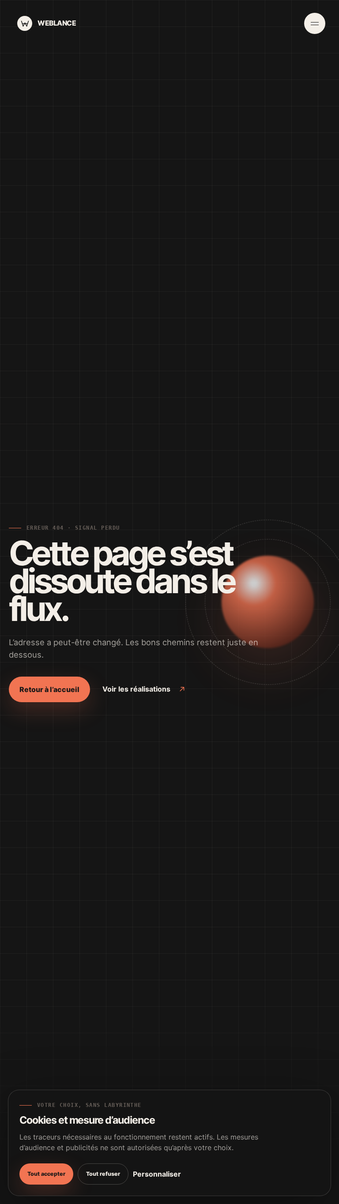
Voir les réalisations (136, 689)
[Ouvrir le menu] (314, 23)
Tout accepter (46, 1173)
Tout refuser (103, 1173)
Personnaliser (157, 1174)
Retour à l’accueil (49, 689)
